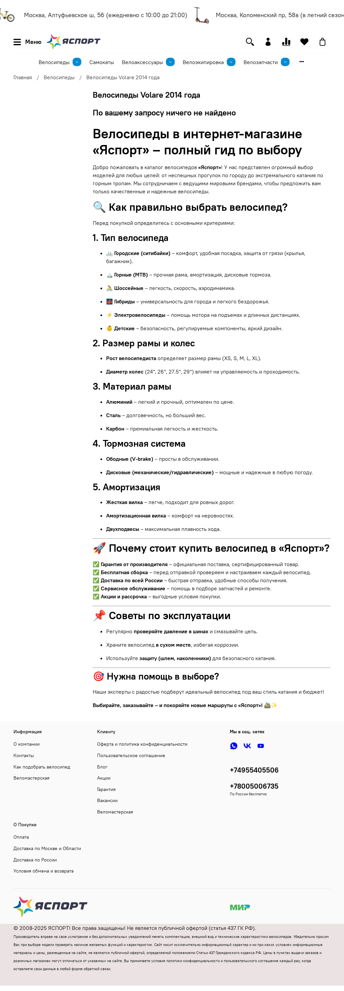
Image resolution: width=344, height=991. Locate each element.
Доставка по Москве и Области (47, 848)
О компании (26, 744)
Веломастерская (31, 778)
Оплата (21, 837)
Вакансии (107, 800)
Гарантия (106, 789)
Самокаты (101, 62)
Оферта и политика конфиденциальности (142, 744)
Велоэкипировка (203, 62)
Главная (22, 77)
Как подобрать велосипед (41, 767)
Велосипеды (54, 62)
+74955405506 (254, 770)
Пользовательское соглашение (131, 755)
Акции (104, 778)
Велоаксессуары (142, 62)
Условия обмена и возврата (43, 871)
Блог (102, 767)
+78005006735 (254, 786)
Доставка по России (35, 860)
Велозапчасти (261, 62)
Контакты (23, 755)
